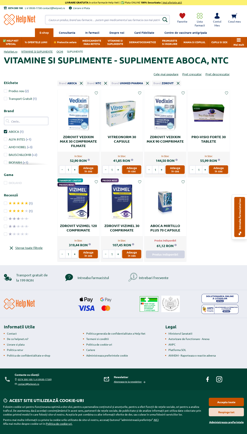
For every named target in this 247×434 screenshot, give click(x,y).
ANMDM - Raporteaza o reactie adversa (192, 355)
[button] (217, 19)
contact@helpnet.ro (28, 383)
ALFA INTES (17, 139)
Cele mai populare (166, 74)
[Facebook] (207, 379)
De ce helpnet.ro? (17, 339)
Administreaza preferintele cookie (107, 355)
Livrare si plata (16, 344)
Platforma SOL (177, 350)
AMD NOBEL (17, 147)
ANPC (172, 344)
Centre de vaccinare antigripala (185, 32)
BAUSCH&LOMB (20, 154)
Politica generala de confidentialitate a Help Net (115, 333)
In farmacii (92, 32)
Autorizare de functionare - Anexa (188, 339)
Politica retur (15, 350)
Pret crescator (192, 74)
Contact (12, 333)
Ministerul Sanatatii (180, 333)
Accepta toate (226, 402)
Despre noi (116, 32)
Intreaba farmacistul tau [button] (239, 214)
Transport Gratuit (20, 98)
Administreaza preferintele (226, 422)
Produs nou (16, 91)
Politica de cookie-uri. (59, 423)
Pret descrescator (218, 74)
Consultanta (67, 32)
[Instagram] (219, 379)
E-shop (44, 32)
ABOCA (14, 131)
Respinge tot (226, 412)
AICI (156, 419)
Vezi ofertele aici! (172, 2)
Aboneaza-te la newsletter (128, 381)
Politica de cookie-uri (99, 344)
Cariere (90, 350)
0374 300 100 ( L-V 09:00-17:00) (35, 379)
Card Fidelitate (144, 32)
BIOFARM (15, 162)
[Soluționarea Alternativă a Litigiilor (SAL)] (220, 309)
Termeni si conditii (97, 339)
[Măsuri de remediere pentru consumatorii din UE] (220, 298)
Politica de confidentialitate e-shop (28, 355)
